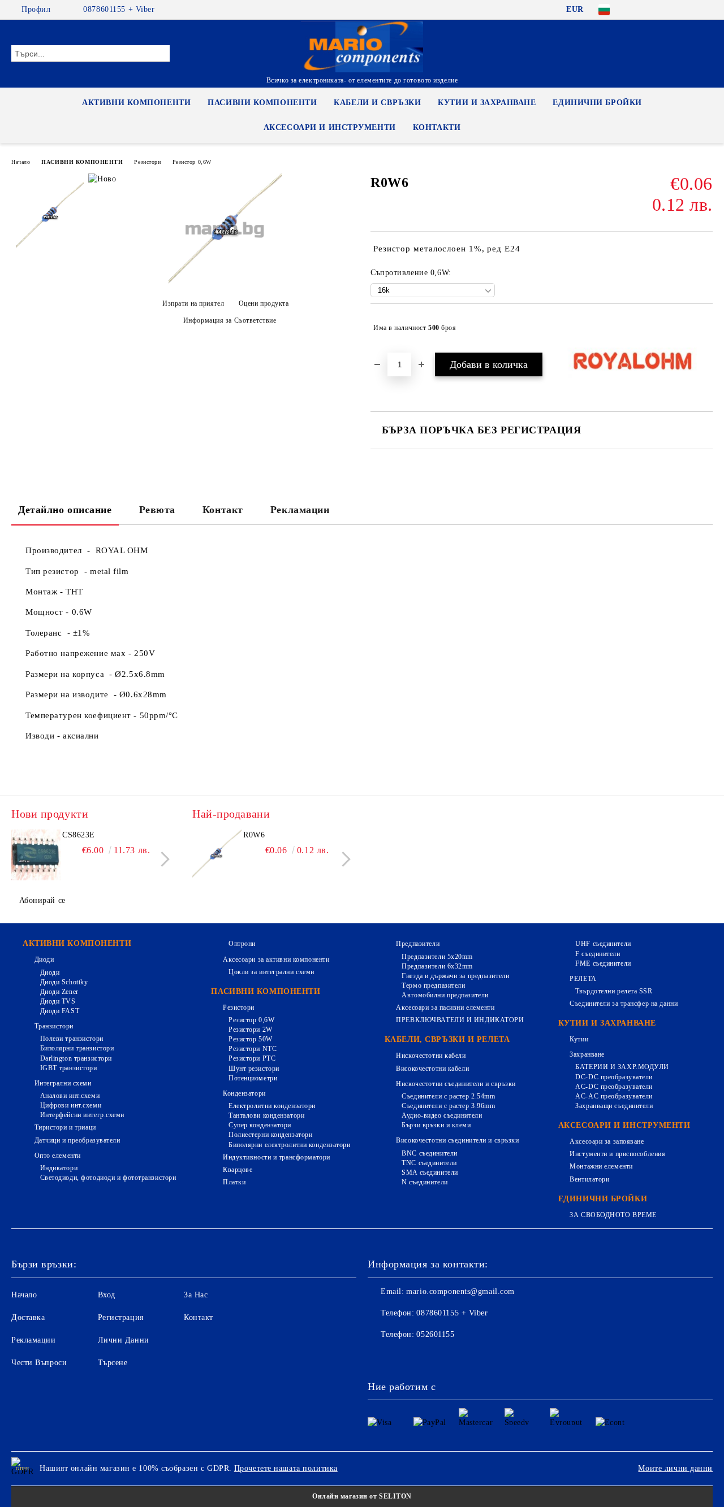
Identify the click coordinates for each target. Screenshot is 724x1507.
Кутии (579, 1039)
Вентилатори (589, 1179)
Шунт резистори (254, 1068)
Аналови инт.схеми (70, 1096)
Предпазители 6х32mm (437, 966)
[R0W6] (225, 284)
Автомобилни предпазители (445, 995)
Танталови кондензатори (266, 1115)
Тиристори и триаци (65, 1127)
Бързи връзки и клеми (436, 1125)
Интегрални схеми (63, 1083)
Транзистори (54, 1026)
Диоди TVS (58, 1001)
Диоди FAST (59, 1011)
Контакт (222, 509)
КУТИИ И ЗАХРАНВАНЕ (487, 102)
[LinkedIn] (655, 9)
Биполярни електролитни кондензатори (289, 1145)
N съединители (424, 1182)
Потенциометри (253, 1078)
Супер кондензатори (260, 1125)
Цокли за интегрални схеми (271, 972)
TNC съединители (429, 1163)
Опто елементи (58, 1155)
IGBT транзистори (68, 1068)
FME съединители (603, 963)
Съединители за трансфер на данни (624, 1003)
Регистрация (121, 1317)
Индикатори (58, 1168)
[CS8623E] (35, 854)
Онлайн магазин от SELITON (362, 1496)
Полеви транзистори (72, 1039)
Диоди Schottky (64, 982)
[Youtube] (451, 1357)
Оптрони (242, 944)
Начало (20, 162)
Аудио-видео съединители (442, 1115)
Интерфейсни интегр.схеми (82, 1115)
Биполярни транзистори (77, 1048)
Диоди (44, 959)
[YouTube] (706, 9)
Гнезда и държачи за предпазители (455, 976)
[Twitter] (672, 9)
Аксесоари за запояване (607, 1141)
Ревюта (157, 509)
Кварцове (237, 1170)
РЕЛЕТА (583, 979)
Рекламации (300, 509)
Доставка (28, 1317)
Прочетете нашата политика (286, 1468)
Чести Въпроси (39, 1362)
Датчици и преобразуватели (77, 1140)
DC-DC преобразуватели (614, 1077)
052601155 (435, 1334)
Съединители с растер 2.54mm (448, 1096)
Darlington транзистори (76, 1058)
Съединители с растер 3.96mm (448, 1106)
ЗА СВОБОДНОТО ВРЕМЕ (613, 1215)
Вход (106, 1295)
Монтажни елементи (601, 1166)
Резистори (147, 162)
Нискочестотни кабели (431, 1055)
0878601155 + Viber (118, 9)
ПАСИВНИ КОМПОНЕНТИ (262, 102)
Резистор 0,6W (192, 162)
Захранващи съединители (614, 1106)
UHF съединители (603, 944)
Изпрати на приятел (193, 303)
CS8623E (78, 835)
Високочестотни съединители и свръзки (457, 1140)
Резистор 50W (250, 1039)
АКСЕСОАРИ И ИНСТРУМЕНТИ (330, 127)
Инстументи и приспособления (617, 1154)
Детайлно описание (65, 509)
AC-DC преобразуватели (614, 1087)
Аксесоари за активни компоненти (276, 959)
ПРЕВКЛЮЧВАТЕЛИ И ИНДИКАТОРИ (460, 1020)
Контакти (436, 127)
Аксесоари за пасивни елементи (445, 1007)
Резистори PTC (252, 1058)
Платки (234, 1182)
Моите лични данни (675, 1468)
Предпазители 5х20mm (437, 957)
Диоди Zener (59, 992)
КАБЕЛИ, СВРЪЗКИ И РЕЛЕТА (447, 1039)
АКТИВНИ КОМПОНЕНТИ (136, 102)
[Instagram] (689, 9)
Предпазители (417, 944)
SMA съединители (430, 1172)
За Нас (196, 1295)
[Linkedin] (476, 1357)
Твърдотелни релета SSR (613, 991)
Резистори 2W (250, 1029)
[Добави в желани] (704, 328)
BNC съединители (429, 1153)
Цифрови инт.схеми (70, 1105)
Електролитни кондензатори (272, 1106)
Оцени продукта (263, 303)
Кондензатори (244, 1093)
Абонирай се (42, 900)
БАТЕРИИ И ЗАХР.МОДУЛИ (622, 1067)
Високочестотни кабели (432, 1068)
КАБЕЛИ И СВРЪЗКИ (377, 102)
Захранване (587, 1054)
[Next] (162, 859)
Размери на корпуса (67, 674)
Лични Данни (123, 1340)
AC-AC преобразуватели (614, 1096)
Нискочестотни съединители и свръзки (456, 1084)
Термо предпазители (433, 985)
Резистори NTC (253, 1049)
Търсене (113, 1362)
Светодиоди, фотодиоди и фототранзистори (108, 1178)
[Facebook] (638, 9)
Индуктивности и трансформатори (276, 1157)
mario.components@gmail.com (460, 1291)
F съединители (597, 954)
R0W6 (254, 835)
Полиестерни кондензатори (270, 1135)
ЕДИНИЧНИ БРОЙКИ (597, 102)
